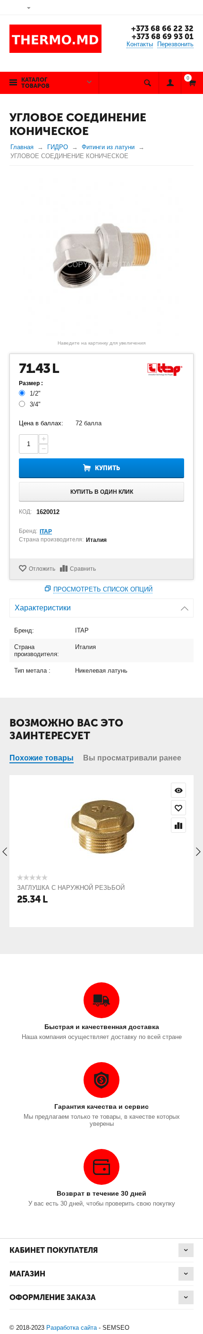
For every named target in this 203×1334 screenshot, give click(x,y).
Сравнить (83, 569)
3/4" (35, 404)
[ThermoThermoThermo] (101, 255)
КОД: (25, 511)
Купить (107, 468)
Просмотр (178, 790)
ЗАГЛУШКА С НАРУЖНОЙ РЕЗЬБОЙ (71, 887)
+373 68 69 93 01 (163, 36)
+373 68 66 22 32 (162, 28)
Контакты (140, 44)
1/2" (35, 393)
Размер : (31, 383)
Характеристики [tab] (43, 608)
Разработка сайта (71, 1327)
